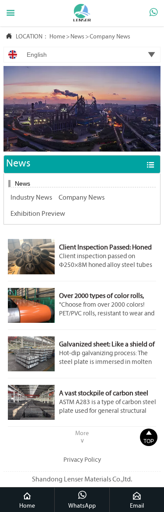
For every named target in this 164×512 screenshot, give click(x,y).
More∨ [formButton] (82, 437)
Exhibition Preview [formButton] (37, 214)
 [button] (150, 164)
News (77, 37)
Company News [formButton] (82, 197)
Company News (110, 37)
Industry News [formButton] (31, 197)
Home (57, 37)
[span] (10, 13)
